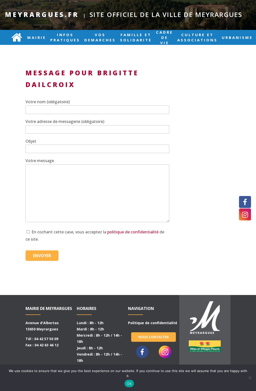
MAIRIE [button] (36, 37)
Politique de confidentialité (152, 322)
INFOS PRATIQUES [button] (65, 37)
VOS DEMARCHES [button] (100, 37)
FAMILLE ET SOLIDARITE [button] (136, 37)
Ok (129, 384)
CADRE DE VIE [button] (164, 37)
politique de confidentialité (132, 232)
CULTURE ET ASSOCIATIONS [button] (197, 37)
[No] (249, 377)
